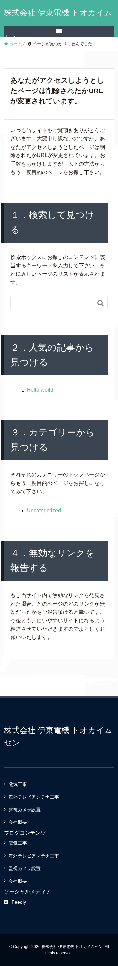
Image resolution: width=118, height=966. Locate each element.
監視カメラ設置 (25, 809)
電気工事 (18, 784)
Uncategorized (44, 510)
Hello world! (41, 389)
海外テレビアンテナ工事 (34, 797)
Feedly (19, 902)
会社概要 (18, 822)
